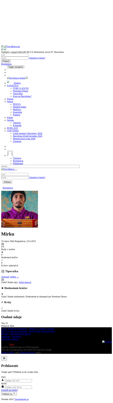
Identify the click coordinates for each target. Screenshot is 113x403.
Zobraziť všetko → (10, 277)
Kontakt (5, 334)
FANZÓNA (13, 85)
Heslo (4, 383)
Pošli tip (32, 328)
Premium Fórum (20, 91)
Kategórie (17, 112)
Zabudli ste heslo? (9, 390)
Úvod (3, 328)
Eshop (10, 117)
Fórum (10, 99)
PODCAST (12, 128)
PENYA (17, 104)
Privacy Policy (8, 352)
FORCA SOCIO (21, 88)
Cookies (41, 328)
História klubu (19, 107)
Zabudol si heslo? (37, 58)
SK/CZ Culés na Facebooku (14, 331)
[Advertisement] (56, 24)
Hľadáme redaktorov (17, 328)
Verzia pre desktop (9, 339)
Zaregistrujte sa (21, 399)
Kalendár (17, 125)
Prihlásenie (18, 163)
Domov (17, 83)
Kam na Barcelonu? (22, 96)
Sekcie (10, 101)
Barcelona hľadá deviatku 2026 (27, 136)
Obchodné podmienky (20, 334)
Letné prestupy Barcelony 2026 (27, 133)
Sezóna (10, 120)
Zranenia (17, 141)
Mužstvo (17, 109)
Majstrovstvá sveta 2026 (24, 138)
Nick (3, 377)
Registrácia (6, 64)
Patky (12, 344)
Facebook (16, 336)
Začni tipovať (25, 282)
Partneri (16, 115)
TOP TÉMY (13, 130)
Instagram (5, 336)
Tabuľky (17, 123)
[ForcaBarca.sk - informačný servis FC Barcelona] (56, 48)
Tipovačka (18, 93)
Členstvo (17, 158)
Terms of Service (27, 352)
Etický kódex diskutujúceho (42, 331)
